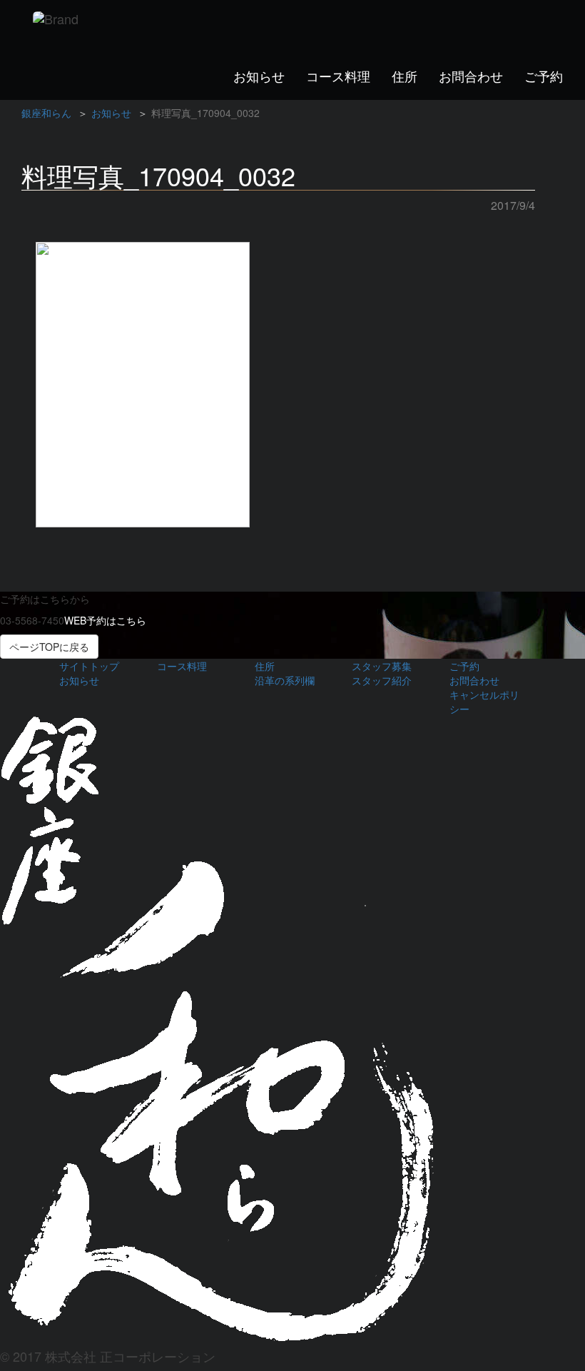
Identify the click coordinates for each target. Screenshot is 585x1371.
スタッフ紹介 (382, 680)
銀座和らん (46, 113)
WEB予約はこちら (105, 620)
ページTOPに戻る (49, 646)
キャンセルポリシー (484, 701)
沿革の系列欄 (285, 680)
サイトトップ (89, 666)
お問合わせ (471, 75)
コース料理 (338, 75)
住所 (404, 75)
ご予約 (543, 75)
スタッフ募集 (382, 666)
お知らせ (259, 75)
